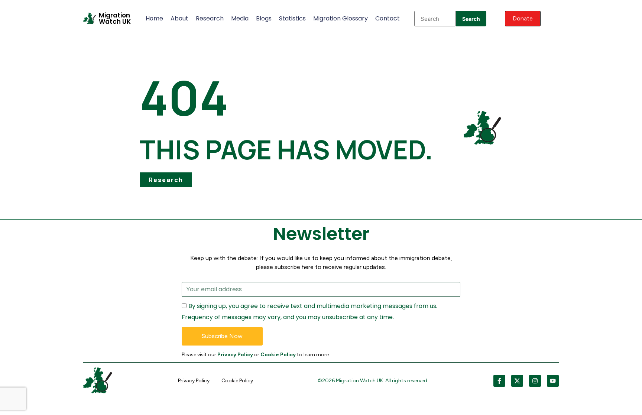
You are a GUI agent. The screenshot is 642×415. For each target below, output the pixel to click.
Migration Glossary (340, 18)
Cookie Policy (278, 354)
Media (240, 18)
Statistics (292, 18)
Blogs (264, 18)
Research (210, 18)
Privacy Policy (235, 354)
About (179, 18)
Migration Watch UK (115, 18)
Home (154, 18)
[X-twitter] (517, 381)
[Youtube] (553, 381)
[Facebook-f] (499, 381)
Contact (387, 18)
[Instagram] (535, 381)
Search (471, 19)
